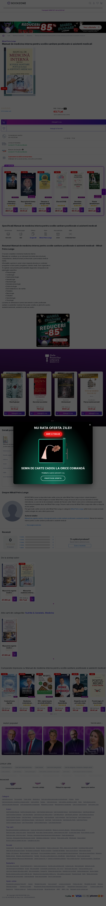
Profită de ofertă (53, 478)
